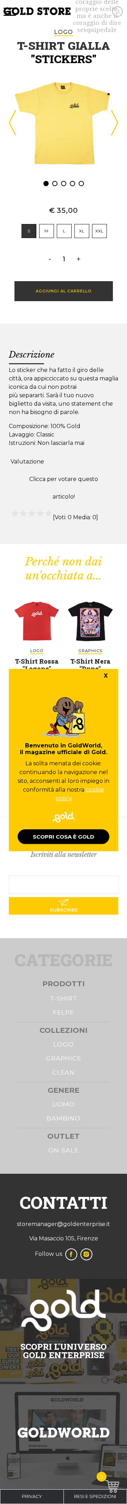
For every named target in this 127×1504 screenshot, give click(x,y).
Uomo (63, 1104)
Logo (63, 1044)
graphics (90, 650)
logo (63, 32)
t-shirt (63, 998)
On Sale (63, 1150)
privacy (32, 1496)
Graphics (63, 1058)
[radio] (29, 231)
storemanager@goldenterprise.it (63, 1224)
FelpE (63, 1012)
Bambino (63, 1118)
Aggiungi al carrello (64, 291)
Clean (63, 1072)
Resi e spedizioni (95, 1496)
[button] (46, 183)
